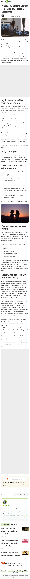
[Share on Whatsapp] (24, 494)
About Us (3, 571)
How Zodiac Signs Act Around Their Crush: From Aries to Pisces (9, 531)
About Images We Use (22, 571)
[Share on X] (17, 494)
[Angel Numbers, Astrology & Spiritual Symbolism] (8, 1)
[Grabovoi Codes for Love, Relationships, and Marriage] (25, 553)
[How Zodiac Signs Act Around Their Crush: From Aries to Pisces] (25, 529)
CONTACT (15, 573)
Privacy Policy (11, 571)
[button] (2, 1)
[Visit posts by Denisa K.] (2, 15)
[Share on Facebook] (14, 494)
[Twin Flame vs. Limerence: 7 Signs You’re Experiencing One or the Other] (25, 541)
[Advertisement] (15, 81)
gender (22, 303)
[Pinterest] (7, 506)
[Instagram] (5, 506)
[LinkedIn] (8, 506)
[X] (3, 506)
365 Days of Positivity (10, 563)
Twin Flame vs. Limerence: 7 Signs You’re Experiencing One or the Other (10, 543)
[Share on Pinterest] (21, 494)
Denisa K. (8, 15)
